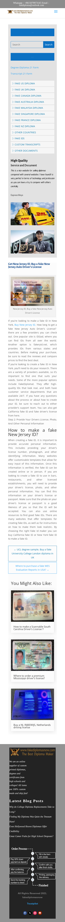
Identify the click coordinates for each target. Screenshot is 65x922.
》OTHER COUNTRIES (24, 132)
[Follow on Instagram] (35, 913)
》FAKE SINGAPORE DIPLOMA (28, 114)
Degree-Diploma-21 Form (25, 67)
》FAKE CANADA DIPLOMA (26, 95)
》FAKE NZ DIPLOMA (23, 126)
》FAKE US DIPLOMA (23, 83)
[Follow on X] (30, 913)
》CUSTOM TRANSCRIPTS (26, 144)
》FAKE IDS (18, 138)
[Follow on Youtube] (40, 913)
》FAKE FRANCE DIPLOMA (26, 120)
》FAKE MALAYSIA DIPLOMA (27, 107)
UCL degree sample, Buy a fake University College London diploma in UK (32, 553)
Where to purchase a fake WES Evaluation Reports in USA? (33, 567)
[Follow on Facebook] (25, 913)
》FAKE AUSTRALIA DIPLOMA (28, 101)
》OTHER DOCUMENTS (25, 150)
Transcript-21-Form (21, 73)
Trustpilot (32, 903)
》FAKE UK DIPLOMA (23, 89)
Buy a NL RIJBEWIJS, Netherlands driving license (32, 726)
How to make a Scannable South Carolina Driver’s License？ (32, 627)
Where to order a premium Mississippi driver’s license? (29, 677)
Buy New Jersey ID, (25, 324)
